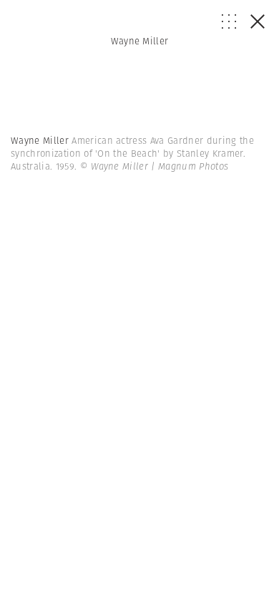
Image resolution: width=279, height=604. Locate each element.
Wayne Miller (140, 41)
